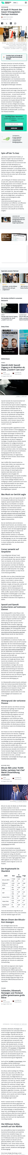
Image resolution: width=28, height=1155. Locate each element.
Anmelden (14, 128)
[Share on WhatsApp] (15, 23)
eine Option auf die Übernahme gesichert (13, 632)
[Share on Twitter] (6, 23)
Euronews (13, 1048)
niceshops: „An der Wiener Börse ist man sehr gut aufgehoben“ (9, 288)
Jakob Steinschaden (8, 17)
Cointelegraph (5, 844)
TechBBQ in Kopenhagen (15, 1061)
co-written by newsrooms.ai (18, 373)
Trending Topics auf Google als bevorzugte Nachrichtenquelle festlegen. (14, 57)
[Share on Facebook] (2, 23)
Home (14, 2)
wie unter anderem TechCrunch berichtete (13, 513)
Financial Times (15, 825)
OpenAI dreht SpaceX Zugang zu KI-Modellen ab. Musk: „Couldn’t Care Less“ (9, 318)
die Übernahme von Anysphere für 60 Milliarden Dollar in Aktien (13, 626)
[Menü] (26, 3)
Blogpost (21, 429)
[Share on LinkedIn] (11, 23)
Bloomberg (22, 1048)
